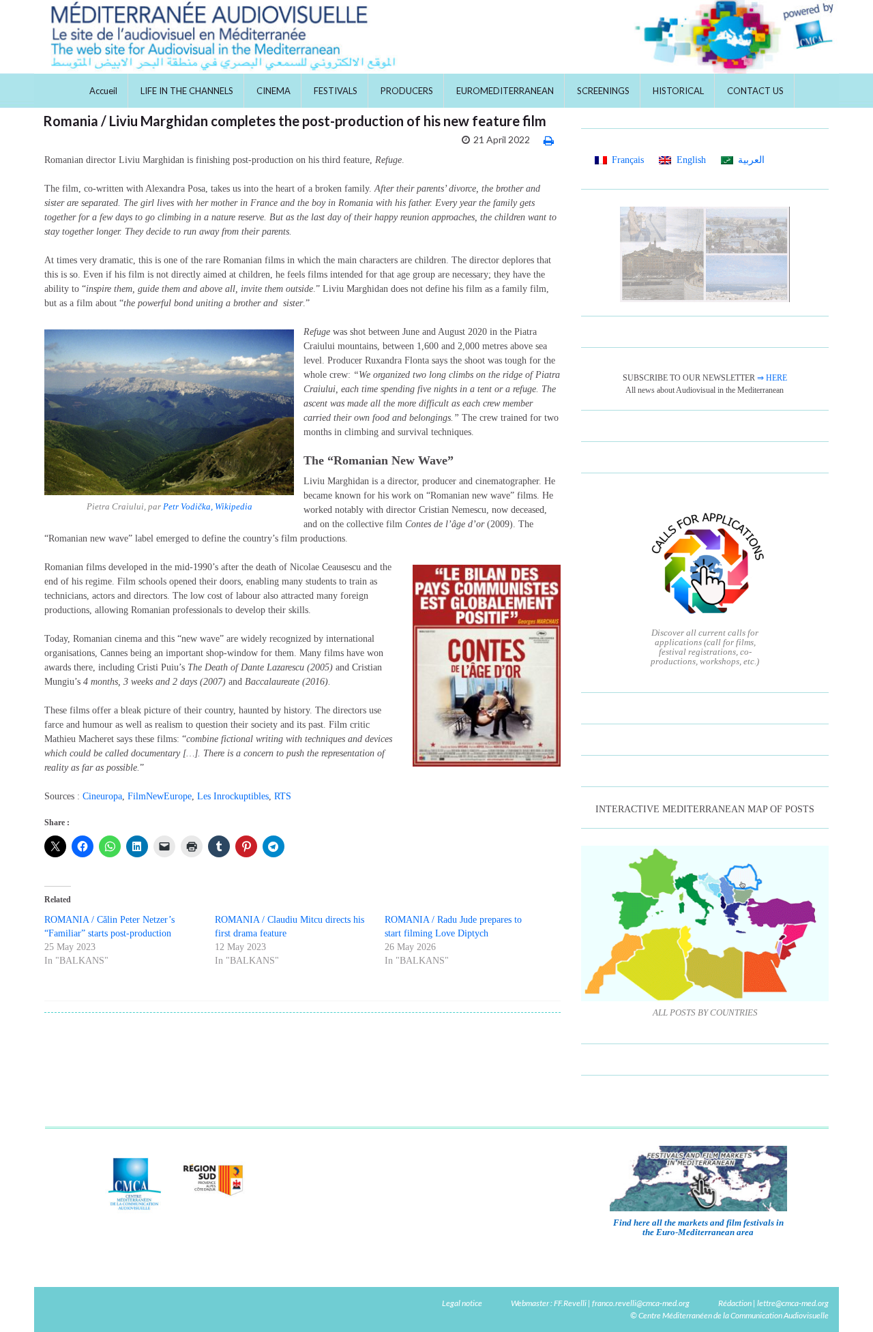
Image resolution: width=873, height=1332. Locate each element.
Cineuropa (102, 796)
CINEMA (273, 90)
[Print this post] (549, 140)
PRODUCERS (407, 90)
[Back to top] (842, 1301)
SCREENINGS (603, 90)
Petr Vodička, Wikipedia (207, 506)
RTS (282, 796)
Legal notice (462, 1303)
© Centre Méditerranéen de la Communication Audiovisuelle (729, 1315)
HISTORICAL (678, 90)
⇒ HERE (772, 378)
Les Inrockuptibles (233, 796)
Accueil (103, 90)
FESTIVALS (335, 90)
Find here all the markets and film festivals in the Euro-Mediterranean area (698, 1227)
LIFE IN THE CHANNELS (186, 90)
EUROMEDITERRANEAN (505, 90)
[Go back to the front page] (436, 37)
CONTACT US (755, 90)
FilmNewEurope (160, 796)
